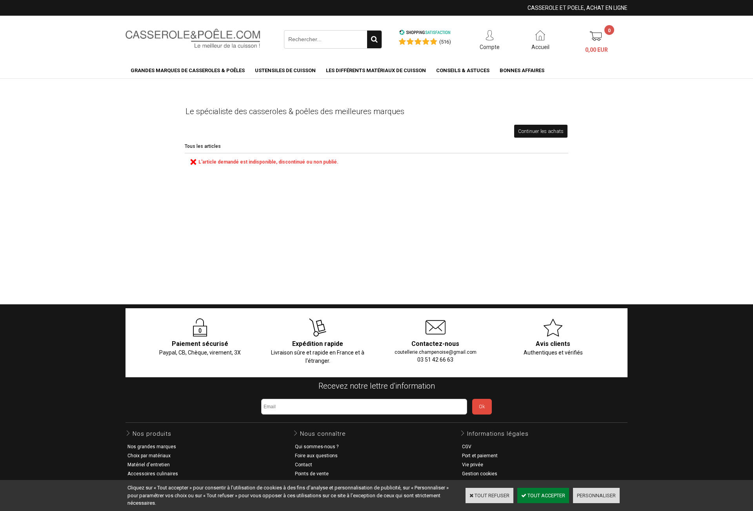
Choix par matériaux (149, 455)
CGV (466, 446)
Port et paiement (480, 455)
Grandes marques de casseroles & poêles (188, 70)
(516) (445, 42)
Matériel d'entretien (148, 464)
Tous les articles (203, 146)
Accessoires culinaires (152, 473)
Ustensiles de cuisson (285, 70)
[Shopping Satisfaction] (424, 33)
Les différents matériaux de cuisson (376, 70)
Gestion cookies (479, 473)
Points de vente (312, 473)
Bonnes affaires (522, 70)
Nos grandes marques (151, 446)
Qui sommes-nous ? (316, 446)
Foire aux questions (316, 455)
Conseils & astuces (462, 70)
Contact (303, 464)
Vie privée (472, 464)
